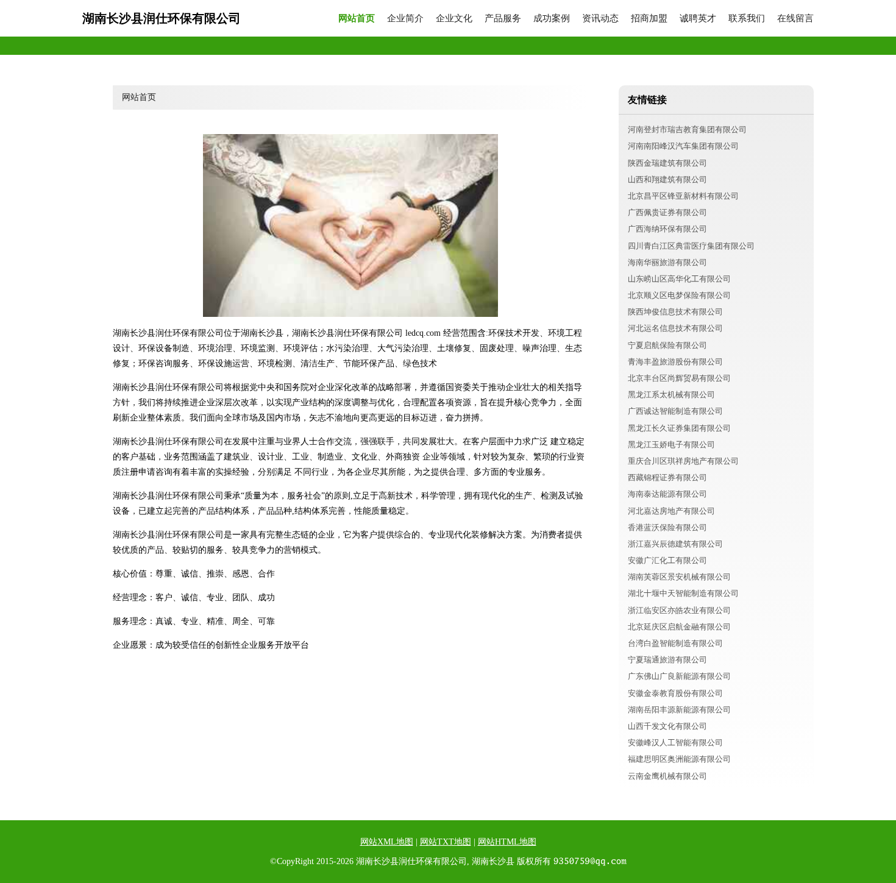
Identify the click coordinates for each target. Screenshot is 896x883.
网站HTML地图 (507, 841)
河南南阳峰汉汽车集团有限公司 (683, 146)
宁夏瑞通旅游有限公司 (667, 659)
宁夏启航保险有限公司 (667, 345)
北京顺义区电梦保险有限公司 (679, 295)
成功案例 (551, 18)
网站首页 (356, 18)
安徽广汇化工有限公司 (667, 560)
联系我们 (746, 18)
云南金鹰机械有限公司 (667, 776)
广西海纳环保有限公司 (667, 228)
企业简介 (405, 18)
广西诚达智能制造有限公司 (675, 411)
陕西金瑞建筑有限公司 (667, 163)
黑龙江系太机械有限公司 (671, 394)
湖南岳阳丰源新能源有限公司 (679, 709)
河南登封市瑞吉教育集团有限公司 (687, 129)
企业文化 (454, 18)
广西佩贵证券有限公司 (667, 212)
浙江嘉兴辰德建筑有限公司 (675, 543)
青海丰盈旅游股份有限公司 (675, 361)
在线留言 (795, 18)
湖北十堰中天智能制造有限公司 (683, 593)
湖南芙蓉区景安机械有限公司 (679, 576)
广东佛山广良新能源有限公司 (679, 676)
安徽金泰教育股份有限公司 (675, 693)
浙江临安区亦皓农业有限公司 (679, 610)
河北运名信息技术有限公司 (675, 328)
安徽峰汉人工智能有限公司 (675, 742)
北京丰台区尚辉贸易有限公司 (679, 378)
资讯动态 (600, 18)
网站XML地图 (386, 841)
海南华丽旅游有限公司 (667, 262)
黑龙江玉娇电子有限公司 (671, 444)
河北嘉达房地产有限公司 (671, 511)
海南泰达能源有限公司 (667, 493)
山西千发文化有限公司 (667, 726)
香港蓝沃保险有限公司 (667, 527)
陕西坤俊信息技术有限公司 (675, 311)
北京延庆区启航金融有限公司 (679, 626)
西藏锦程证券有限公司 (667, 477)
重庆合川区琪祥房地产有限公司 (683, 461)
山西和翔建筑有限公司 (667, 179)
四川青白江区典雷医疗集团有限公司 (691, 245)
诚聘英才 (698, 18)
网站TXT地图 (445, 841)
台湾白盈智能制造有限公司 (675, 643)
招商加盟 (649, 18)
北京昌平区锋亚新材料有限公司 (683, 195)
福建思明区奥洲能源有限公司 (679, 759)
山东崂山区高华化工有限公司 (679, 278)
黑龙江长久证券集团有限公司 (679, 428)
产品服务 (503, 18)
